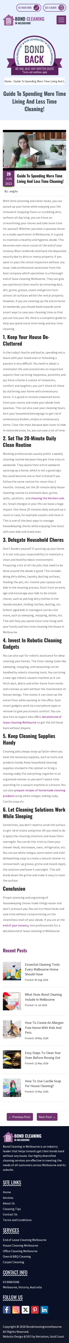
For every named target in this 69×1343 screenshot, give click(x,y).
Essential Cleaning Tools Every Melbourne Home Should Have (42, 969)
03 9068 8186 (25, 7)
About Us (9, 1203)
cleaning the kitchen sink (47, 498)
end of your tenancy (15, 925)
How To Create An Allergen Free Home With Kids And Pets (44, 1027)
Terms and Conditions (17, 1220)
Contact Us (10, 1214)
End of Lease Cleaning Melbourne (24, 1240)
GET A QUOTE (51, 7)
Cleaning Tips (12, 1209)
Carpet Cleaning (13, 1262)
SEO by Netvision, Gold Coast (45, 1336)
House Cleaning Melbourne (20, 1245)
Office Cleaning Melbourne (20, 1251)
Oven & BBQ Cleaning (17, 1256)
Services (8, 1198)
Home (7, 81)
